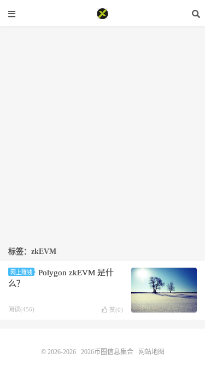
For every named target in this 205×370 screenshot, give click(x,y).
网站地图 (151, 352)
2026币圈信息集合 (103, 13)
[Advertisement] (102, 129)
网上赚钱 (21, 272)
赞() (116, 310)
